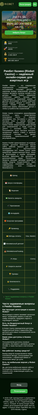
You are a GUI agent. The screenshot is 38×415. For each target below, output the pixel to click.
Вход (19, 385)
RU (35, 4)
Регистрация (25, 4)
